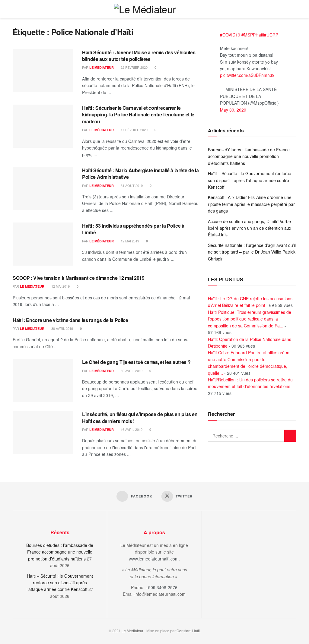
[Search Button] (282, 9)
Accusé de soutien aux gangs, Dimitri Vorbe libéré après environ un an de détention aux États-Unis (249, 228)
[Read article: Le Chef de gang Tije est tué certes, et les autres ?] (43, 380)
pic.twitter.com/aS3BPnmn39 (247, 75)
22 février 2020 (134, 67)
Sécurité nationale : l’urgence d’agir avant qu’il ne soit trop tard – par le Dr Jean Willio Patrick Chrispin (252, 252)
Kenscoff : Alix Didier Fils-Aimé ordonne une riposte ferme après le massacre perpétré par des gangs (251, 204)
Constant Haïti (188, 630)
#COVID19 (230, 35)
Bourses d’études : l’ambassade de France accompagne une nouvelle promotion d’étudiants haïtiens (249, 156)
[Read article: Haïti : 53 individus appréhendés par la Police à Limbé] (43, 244)
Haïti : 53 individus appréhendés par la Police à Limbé (133, 229)
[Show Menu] (293, 9)
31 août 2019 (131, 185)
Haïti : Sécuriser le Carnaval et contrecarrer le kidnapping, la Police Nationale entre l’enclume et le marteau (138, 114)
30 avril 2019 (61, 328)
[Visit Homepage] (145, 9)
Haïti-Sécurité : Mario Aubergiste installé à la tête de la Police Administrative (140, 173)
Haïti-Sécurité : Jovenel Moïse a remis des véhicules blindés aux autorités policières (138, 55)
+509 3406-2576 (161, 587)
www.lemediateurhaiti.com (154, 559)
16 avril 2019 (131, 429)
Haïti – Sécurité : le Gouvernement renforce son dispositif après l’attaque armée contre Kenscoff (249, 180)
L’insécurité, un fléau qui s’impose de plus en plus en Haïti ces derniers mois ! (140, 417)
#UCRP (271, 35)
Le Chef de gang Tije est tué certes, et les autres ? (136, 361)
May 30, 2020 (233, 110)
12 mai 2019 (129, 240)
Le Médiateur (101, 67)
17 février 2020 (134, 129)
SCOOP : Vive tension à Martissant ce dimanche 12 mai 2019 (79, 277)
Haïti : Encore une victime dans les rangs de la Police (70, 320)
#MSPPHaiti (252, 35)
